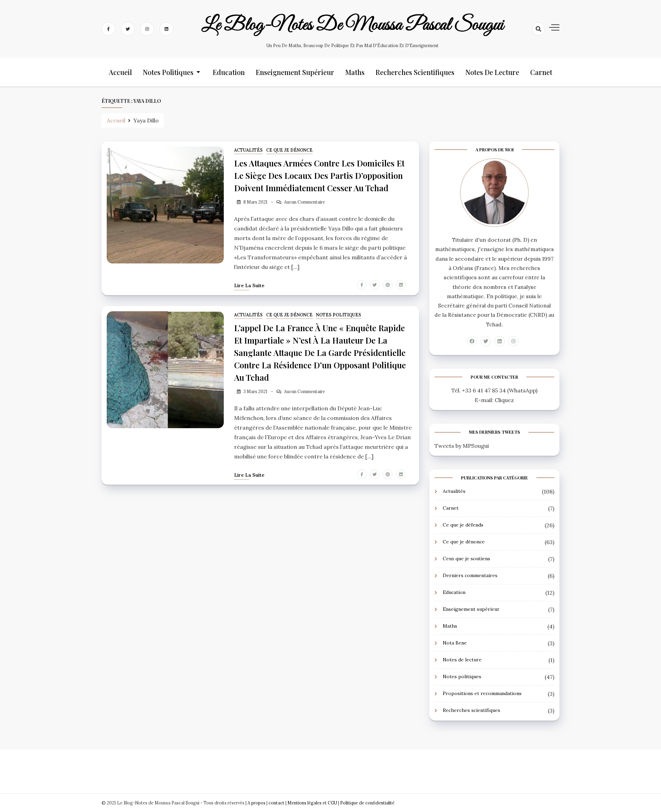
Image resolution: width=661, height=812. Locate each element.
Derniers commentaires (470, 575)
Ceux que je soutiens (466, 558)
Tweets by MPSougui (461, 445)
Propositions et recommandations (482, 693)
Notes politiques (168, 72)
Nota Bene (455, 643)
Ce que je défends (463, 525)
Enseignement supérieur (295, 72)
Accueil (120, 72)
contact (276, 802)
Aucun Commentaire (304, 202)
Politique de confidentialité (367, 802)
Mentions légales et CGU (312, 802)
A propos (256, 802)
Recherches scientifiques (415, 72)
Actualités (248, 150)
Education (229, 72)
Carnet (541, 72)
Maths (355, 72)
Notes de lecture (492, 72)
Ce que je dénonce (289, 150)
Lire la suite (249, 285)
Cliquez (504, 400)
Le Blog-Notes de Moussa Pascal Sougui (353, 25)
